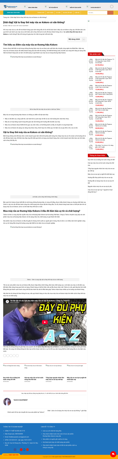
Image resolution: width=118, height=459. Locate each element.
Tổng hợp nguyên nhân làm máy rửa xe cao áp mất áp (55, 378)
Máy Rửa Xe (41, 393)
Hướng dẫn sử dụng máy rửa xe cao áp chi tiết (101, 182)
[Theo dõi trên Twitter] (112, 1)
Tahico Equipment (23, 25)
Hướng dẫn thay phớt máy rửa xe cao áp (100, 177)
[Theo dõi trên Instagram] (110, 1)
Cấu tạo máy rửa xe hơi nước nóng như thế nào (33, 378)
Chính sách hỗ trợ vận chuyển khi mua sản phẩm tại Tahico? (25, 412)
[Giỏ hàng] (111, 6)
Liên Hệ (77, 12)
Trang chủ (40, 12)
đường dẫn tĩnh (64, 393)
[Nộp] (110, 13)
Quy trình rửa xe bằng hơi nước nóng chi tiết (11, 378)
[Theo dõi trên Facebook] (108, 1)
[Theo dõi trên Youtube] (27, 449)
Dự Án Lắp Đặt (67, 12)
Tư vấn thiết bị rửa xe (50, 393)
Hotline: (10, 455)
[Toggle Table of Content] (83, 39)
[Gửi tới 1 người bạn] (11, 355)
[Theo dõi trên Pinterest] (21, 449)
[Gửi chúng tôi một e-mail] (113, 1)
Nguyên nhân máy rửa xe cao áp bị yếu (100, 186)
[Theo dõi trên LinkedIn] (24, 449)
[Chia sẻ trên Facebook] (4, 355)
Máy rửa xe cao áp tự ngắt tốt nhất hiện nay (76, 378)
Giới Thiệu (50, 12)
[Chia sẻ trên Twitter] (7, 355)
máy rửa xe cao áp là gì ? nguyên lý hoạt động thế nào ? (100, 191)
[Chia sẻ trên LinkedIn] (17, 355)
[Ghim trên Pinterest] (14, 355)
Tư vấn (58, 12)
